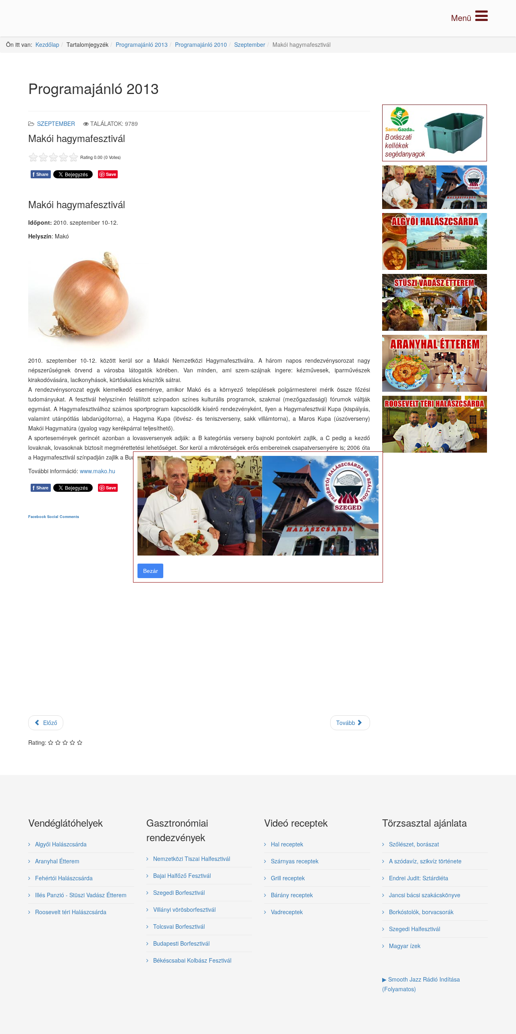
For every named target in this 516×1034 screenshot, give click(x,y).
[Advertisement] (199, 624)
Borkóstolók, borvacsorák (420, 912)
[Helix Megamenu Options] (469, 17)
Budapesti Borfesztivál (181, 943)
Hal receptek (286, 844)
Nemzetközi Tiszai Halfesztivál (191, 858)
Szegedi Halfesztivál (413, 929)
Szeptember (249, 44)
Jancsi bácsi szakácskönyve (423, 895)
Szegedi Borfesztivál (178, 892)
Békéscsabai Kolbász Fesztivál (191, 960)
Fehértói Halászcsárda (63, 878)
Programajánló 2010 (201, 44)
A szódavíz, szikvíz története (424, 861)
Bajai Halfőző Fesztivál (181, 875)
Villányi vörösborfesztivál (184, 909)
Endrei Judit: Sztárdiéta (417, 878)
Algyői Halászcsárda (60, 844)
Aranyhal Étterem (56, 861)
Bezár (150, 571)
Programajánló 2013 (142, 44)
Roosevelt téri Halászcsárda (69, 912)
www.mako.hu (97, 471)
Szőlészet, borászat (413, 844)
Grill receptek (287, 878)
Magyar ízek (403, 946)
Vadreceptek (286, 912)
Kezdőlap (47, 44)
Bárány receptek (291, 895)
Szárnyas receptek (293, 861)
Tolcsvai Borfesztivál (178, 926)
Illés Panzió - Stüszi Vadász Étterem (80, 895)
